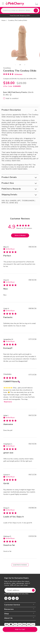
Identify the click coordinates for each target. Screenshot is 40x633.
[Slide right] (24, 64)
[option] (20, 15)
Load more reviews (20, 565)
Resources (9, 609)
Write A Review (20, 235)
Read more (8, 402)
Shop (6, 614)
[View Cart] (36, 4)
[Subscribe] (33, 590)
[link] (12, 74)
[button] (20, 110)
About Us (8, 618)
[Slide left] (15, 64)
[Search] (36, 10)
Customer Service (12, 605)
